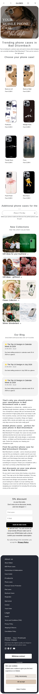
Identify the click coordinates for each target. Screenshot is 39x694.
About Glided (8, 563)
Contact (7, 605)
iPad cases (8, 589)
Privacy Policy (23, 542)
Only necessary (21, 676)
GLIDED (19, 3)
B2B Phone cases (10, 566)
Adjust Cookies (21, 689)
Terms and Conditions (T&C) (13, 620)
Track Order (8, 608)
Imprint (7, 616)
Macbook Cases (9, 593)
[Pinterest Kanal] (8, 648)
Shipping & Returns (10, 627)
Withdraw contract (18, 656)
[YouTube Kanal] (14, 648)
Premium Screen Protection (13, 585)
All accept (21, 682)
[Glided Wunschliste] (28, 3)
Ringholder (8, 597)
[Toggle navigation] (4, 3)
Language (19, 662)
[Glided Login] (11, 3)
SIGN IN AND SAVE (19, 525)
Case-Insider (8, 574)
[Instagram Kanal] (6, 648)
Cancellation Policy (10, 631)
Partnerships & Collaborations (14, 570)
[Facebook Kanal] (11, 648)
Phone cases (8, 582)
